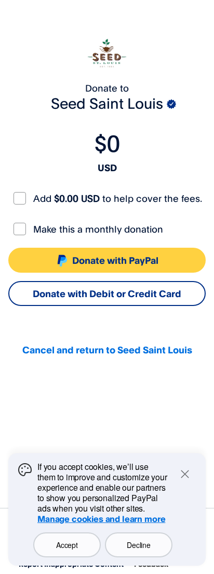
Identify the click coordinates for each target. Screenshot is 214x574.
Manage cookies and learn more (101, 519)
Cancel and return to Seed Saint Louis (107, 349)
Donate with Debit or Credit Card (107, 293)
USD (107, 167)
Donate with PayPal (115, 260)
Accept (66, 545)
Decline (138, 545)
